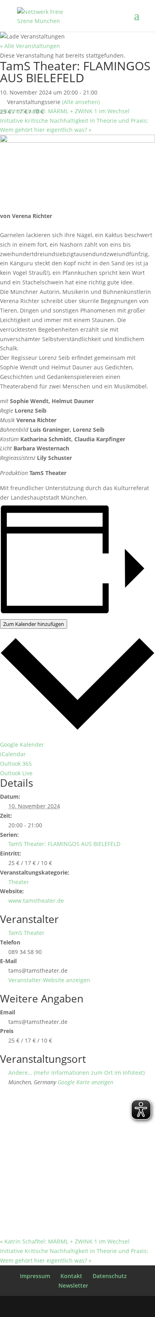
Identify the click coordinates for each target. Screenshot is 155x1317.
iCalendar (13, 754)
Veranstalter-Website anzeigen (49, 980)
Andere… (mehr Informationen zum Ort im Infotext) (76, 1072)
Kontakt (71, 1276)
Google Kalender (22, 744)
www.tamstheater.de (36, 900)
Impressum (35, 1276)
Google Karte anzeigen (85, 1082)
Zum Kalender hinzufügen (33, 624)
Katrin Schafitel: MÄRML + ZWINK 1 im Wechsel (65, 111)
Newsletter (73, 1285)
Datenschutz (110, 1276)
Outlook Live (16, 773)
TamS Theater (26, 933)
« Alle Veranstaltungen (30, 46)
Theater (18, 882)
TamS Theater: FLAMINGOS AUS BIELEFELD (64, 844)
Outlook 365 (16, 763)
